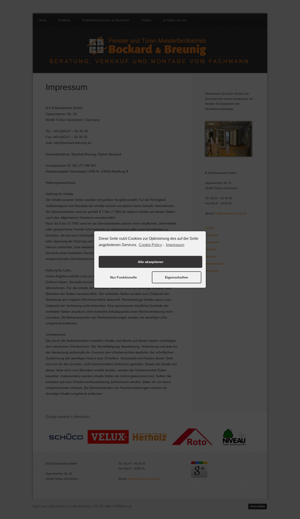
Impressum (175, 245)
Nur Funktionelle (123, 277)
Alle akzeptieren (150, 262)
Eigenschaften (176, 277)
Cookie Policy (150, 245)
